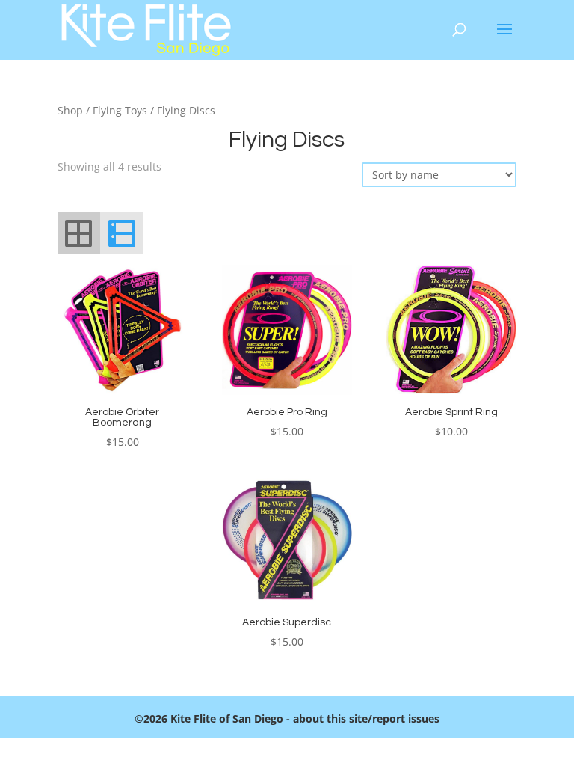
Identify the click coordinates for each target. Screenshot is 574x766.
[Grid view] (79, 233)
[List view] (121, 233)
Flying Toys (120, 110)
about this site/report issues (366, 718)
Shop (70, 110)
